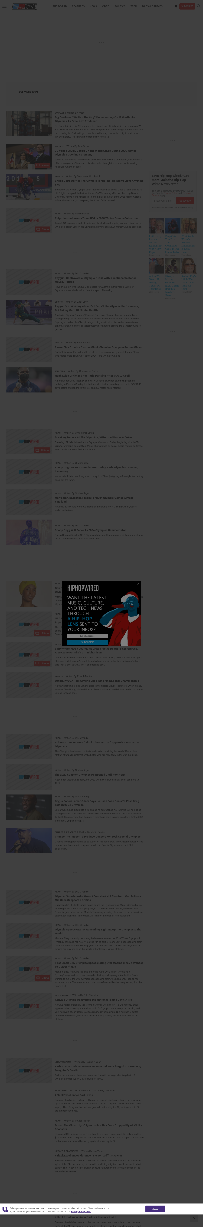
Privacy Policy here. (81, 1211)
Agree (155, 1208)
